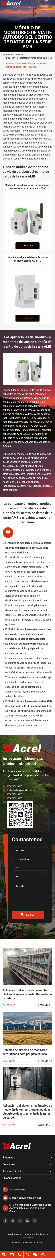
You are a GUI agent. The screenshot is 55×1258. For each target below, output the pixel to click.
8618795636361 (14, 786)
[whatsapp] (27, 1254)
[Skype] (4, 1254)
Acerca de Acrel (12, 1171)
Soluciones (9, 1164)
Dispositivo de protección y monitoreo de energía (29, 58)
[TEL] (19, 1254)
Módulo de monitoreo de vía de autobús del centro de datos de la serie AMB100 (27, 187)
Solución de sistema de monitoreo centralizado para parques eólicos (25, 1052)
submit (28, 914)
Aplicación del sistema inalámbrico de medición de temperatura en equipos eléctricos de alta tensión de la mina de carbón (27, 1111)
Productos (20, 54)
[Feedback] (43, 1254)
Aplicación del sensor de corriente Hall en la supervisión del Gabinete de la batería (27, 994)
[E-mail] (12, 1254)
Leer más (26, 245)
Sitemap (16, 1242)
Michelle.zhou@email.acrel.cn (21, 790)
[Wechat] (35, 1254)
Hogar (9, 54)
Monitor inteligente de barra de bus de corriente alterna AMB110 (28, 259)
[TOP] (51, 1254)
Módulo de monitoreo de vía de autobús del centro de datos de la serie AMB (26, 65)
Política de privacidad (33, 1242)
